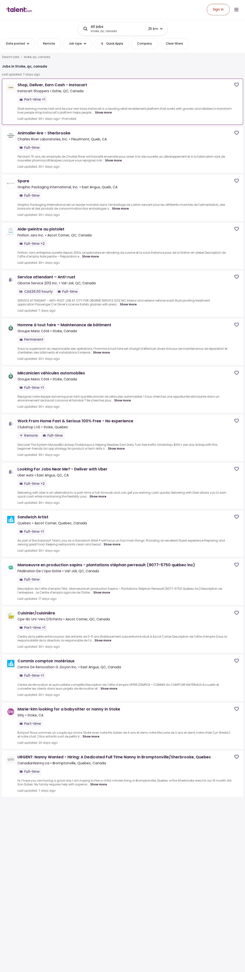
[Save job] (236, 85)
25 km (153, 28)
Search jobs (10, 57)
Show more (103, 112)
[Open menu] (236, 9)
